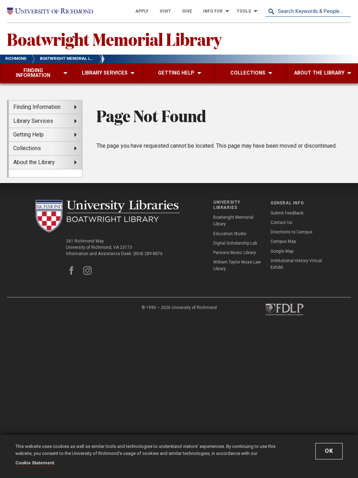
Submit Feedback (287, 213)
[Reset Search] (345, 11)
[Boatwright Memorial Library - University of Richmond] (108, 216)
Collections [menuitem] (27, 148)
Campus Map (283, 241)
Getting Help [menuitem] (28, 134)
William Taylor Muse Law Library (237, 265)
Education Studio (229, 233)
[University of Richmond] (50, 11)
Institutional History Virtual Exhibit (296, 264)
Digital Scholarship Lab (235, 243)
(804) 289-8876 (148, 253)
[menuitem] (142, 11)
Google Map (282, 251)
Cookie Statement (34, 462)
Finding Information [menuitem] (36, 107)
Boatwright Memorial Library (114, 39)
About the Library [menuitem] (34, 162)
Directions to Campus (292, 232)
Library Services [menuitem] (33, 121)
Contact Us (281, 222)
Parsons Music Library (234, 252)
